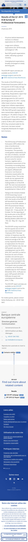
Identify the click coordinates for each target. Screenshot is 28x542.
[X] (6, 479)
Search (20, 4)
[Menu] (25, 4)
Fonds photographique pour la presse (15, 422)
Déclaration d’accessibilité (11, 462)
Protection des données (11, 453)
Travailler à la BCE (9, 416)
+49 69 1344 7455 (13, 336)
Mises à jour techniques (11, 440)
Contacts (6, 424)
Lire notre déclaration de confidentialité (15, 525)
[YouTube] (18, 479)
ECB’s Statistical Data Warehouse (14, 78)
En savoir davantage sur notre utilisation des (15, 529)
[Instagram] (14, 479)
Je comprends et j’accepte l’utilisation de (15, 535)
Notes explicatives (9, 419)
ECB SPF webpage (13, 395)
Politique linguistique (10, 464)
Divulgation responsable (11, 443)
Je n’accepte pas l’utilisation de (15, 539)
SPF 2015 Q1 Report (13, 397)
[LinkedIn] (10, 479)
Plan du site (7, 468)
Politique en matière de (13, 459)
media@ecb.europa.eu (15, 340)
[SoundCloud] (22, 479)
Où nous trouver (8, 427)
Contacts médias (9, 352)
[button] (25, 2)
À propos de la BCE (9, 414)
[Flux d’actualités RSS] (14, 482)
